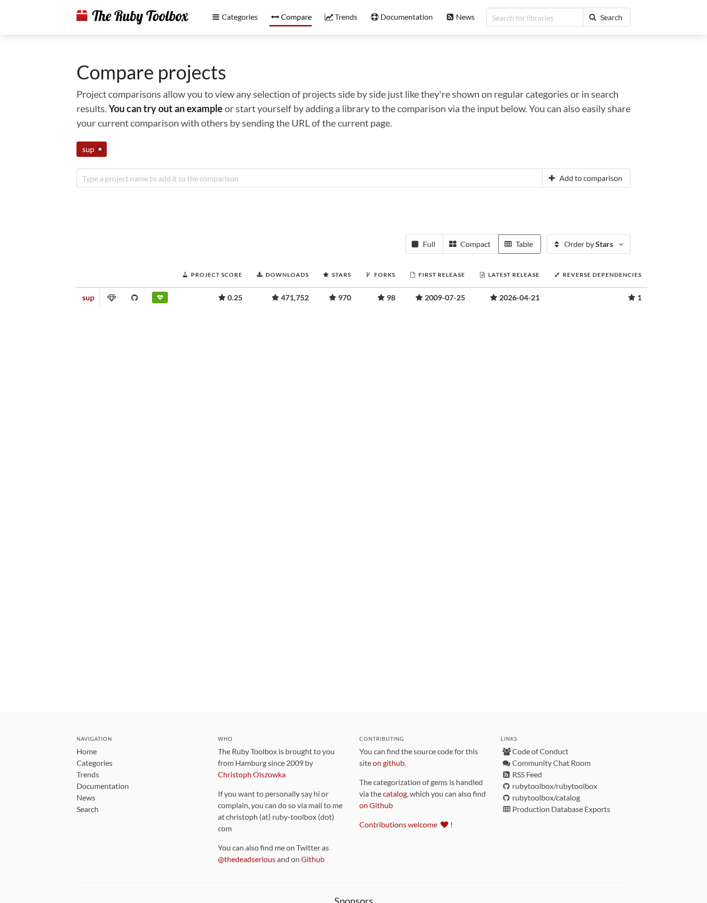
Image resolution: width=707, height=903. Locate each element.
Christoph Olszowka (252, 774)
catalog (395, 793)
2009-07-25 (445, 297)
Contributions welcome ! (406, 824)
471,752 (295, 297)
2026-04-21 (519, 297)
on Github (376, 805)
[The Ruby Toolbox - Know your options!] (132, 17)
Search (87, 808)
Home (86, 751)
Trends (87, 774)
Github (313, 859)
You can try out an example (166, 108)
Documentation (102, 785)
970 (344, 297)
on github (388, 762)
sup (88, 297)
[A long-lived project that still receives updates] (160, 299)
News (85, 797)
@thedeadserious (247, 859)
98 (391, 297)
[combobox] (309, 178)
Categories (94, 762)
